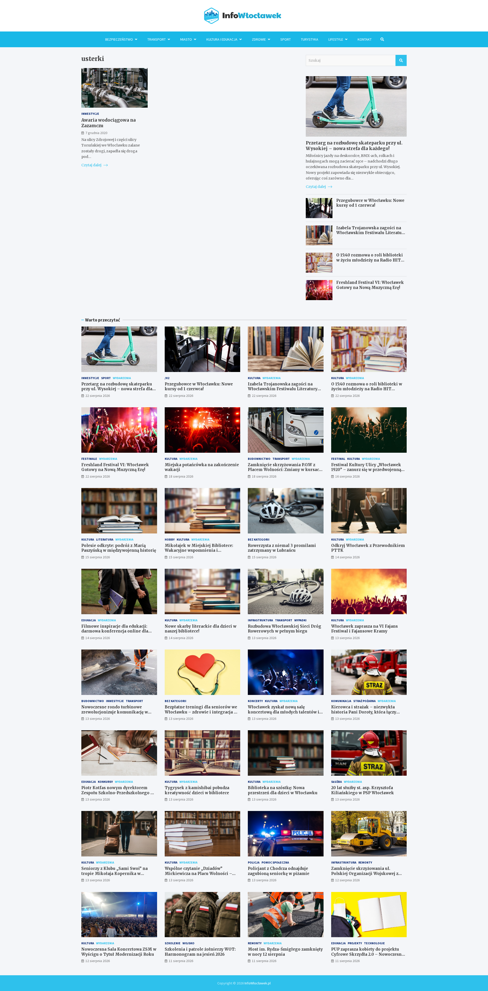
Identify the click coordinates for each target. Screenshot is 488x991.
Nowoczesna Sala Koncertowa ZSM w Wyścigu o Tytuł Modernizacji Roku (118, 952)
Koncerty (255, 701)
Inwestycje (90, 114)
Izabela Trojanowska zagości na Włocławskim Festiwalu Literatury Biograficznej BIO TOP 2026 (371, 232)
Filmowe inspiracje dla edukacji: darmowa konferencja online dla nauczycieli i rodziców (114, 631)
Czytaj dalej (91, 165)
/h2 (167, 378)
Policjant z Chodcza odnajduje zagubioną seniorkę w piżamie (278, 871)
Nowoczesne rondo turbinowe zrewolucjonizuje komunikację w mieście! (114, 712)
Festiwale (89, 459)
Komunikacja (341, 701)
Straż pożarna (364, 701)
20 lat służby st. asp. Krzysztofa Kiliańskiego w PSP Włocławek (362, 790)
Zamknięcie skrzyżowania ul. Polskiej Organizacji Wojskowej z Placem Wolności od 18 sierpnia (364, 873)
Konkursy (105, 782)
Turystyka (309, 39)
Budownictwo (259, 459)
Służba (336, 782)
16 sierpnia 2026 (347, 476)
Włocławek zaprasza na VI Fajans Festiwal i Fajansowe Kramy (364, 629)
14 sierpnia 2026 (347, 557)
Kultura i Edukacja (221, 39)
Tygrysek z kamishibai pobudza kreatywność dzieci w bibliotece (197, 790)
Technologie (374, 943)
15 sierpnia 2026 (97, 557)
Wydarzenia (122, 378)
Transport (156, 39)
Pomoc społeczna (275, 862)
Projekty (355, 943)
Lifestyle (335, 39)
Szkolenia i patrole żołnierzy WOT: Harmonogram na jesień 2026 (200, 952)
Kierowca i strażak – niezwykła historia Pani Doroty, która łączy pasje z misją (363, 712)
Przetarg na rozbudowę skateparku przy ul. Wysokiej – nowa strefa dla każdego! (354, 145)
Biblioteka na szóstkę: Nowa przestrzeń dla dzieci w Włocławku (282, 790)
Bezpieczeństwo (119, 39)
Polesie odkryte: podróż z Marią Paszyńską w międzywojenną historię (118, 548)
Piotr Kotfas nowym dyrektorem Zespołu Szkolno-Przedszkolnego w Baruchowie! (117, 792)
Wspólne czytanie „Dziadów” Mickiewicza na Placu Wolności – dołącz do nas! (198, 873)
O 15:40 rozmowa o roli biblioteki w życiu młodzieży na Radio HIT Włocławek (369, 260)
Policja (254, 862)
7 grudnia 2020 (96, 133)
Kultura (254, 378)
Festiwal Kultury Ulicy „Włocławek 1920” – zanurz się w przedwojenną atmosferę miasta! (366, 469)
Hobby (170, 539)
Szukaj (401, 60)
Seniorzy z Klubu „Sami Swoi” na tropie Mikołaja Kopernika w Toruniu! (114, 873)
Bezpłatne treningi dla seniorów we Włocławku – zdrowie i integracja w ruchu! (201, 712)
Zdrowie (259, 39)
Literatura (104, 539)
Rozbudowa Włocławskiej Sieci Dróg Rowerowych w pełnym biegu (284, 629)
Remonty (365, 862)
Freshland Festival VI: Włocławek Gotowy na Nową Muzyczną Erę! (370, 285)
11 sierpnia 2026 (181, 960)
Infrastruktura (260, 620)
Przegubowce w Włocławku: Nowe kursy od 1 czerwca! (370, 203)
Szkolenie (172, 943)
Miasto (186, 39)
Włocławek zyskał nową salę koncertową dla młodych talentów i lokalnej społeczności (283, 712)
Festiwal (338, 459)
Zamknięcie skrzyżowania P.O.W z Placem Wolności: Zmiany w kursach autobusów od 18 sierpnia (285, 469)
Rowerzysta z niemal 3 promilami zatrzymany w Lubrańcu (282, 548)
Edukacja (88, 620)
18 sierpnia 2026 (181, 476)
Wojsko (188, 943)
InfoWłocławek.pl (258, 983)
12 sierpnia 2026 (347, 880)
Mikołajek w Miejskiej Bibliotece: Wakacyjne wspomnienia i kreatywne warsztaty (199, 550)
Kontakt (365, 39)
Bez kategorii (258, 539)
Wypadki (300, 620)
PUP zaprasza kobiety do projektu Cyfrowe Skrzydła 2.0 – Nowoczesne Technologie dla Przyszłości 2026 (367, 954)
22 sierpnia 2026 (97, 395)
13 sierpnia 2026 (264, 638)
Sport (285, 39)
